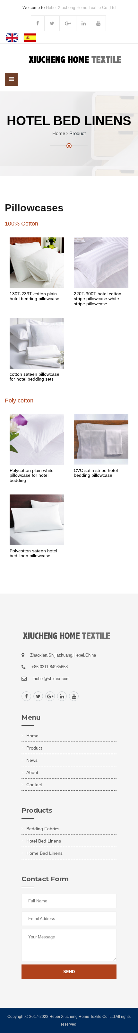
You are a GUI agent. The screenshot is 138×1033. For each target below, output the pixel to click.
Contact (34, 784)
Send (69, 971)
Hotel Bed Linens (43, 841)
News (32, 760)
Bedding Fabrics (42, 828)
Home (58, 133)
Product (34, 748)
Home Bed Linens (44, 853)
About (32, 772)
